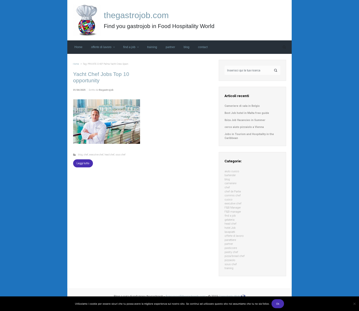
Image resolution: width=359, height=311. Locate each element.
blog (80, 154)
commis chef (233, 195)
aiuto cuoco (232, 171)
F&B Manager (233, 207)
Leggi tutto (83, 163)
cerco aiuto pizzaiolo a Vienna (244, 127)
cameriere (230, 183)
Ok (277, 303)
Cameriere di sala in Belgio (242, 106)
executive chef (96, 154)
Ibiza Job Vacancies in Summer (245, 120)
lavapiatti (230, 232)
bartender (230, 175)
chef (86, 154)
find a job (230, 215)
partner (229, 244)
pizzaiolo (230, 260)
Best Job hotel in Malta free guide (247, 113)
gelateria (229, 219)
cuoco (228, 199)
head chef (109, 154)
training (229, 268)
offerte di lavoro (234, 236)
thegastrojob (106, 89)
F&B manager (233, 211)
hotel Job (230, 227)
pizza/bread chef (235, 256)
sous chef (120, 154)
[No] (354, 304)
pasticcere (231, 248)
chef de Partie (233, 191)
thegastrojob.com (136, 15)
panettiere (230, 240)
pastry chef (231, 252)
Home (76, 63)
